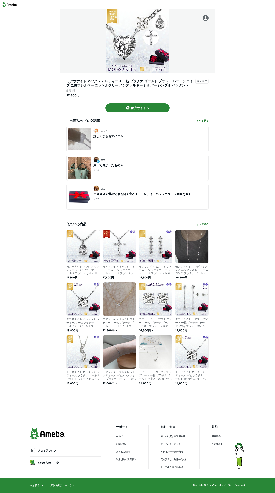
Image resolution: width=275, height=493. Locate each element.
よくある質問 (123, 451)
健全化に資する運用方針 (173, 436)
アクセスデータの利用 (172, 451)
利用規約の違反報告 (126, 459)
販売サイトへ (140, 108)
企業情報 (35, 485)
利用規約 (216, 436)
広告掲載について (60, 485)
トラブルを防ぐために (172, 466)
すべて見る (202, 120)
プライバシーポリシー (172, 444)
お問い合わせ (123, 444)
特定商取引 (217, 444)
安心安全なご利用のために (174, 459)
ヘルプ (119, 436)
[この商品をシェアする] (206, 18)
